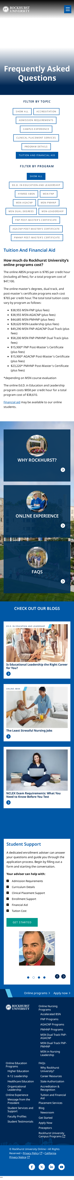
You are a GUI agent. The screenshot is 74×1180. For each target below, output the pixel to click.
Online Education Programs (16, 1064)
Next (63, 976)
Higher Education (18, 1071)
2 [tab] (34, 978)
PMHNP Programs (51, 1029)
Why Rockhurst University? (49, 1069)
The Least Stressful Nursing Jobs (29, 730)
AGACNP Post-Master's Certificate (36, 228)
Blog (41, 1108)
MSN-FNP (48, 193)
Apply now (61, 993)
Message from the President (19, 1101)
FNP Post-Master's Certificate (36, 219)
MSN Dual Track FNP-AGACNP (53, 1036)
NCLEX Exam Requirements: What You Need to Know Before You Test (33, 795)
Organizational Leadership (17, 1088)
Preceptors (45, 1128)
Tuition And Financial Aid (37, 155)
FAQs (42, 1063)
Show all (36, 176)
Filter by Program (37, 166)
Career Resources (51, 1076)
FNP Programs (49, 1019)
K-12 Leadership (18, 1076)
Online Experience (17, 1095)
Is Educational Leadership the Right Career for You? (37, 666)
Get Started (45, 1117)
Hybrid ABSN (26, 193)
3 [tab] (39, 978)
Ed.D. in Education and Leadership (36, 185)
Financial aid (12, 402)
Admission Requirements (36, 120)
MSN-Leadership (53, 211)
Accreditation (46, 111)
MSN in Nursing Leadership (50, 1053)
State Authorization (52, 1081)
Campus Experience (36, 129)
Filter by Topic (37, 101)
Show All (22, 111)
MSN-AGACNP (24, 202)
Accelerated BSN (50, 1014)
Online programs (35, 993)
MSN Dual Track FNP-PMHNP (53, 1044)
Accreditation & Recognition (49, 1088)
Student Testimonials (20, 1121)
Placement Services (50, 1103)
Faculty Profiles (17, 1116)
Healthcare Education (21, 1081)
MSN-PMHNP (48, 202)
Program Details (36, 146)
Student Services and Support (20, 1109)
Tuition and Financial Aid (53, 1096)
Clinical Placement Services (36, 137)
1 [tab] (29, 978)
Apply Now (45, 1122)
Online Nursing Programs (48, 1007)
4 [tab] (45, 978)
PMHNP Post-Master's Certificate (37, 237)
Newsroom (47, 1112)
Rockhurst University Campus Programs (51, 1134)
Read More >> (8, 674)
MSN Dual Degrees (21, 211)
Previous (57, 976)
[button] (22, 922)
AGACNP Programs (52, 1024)
